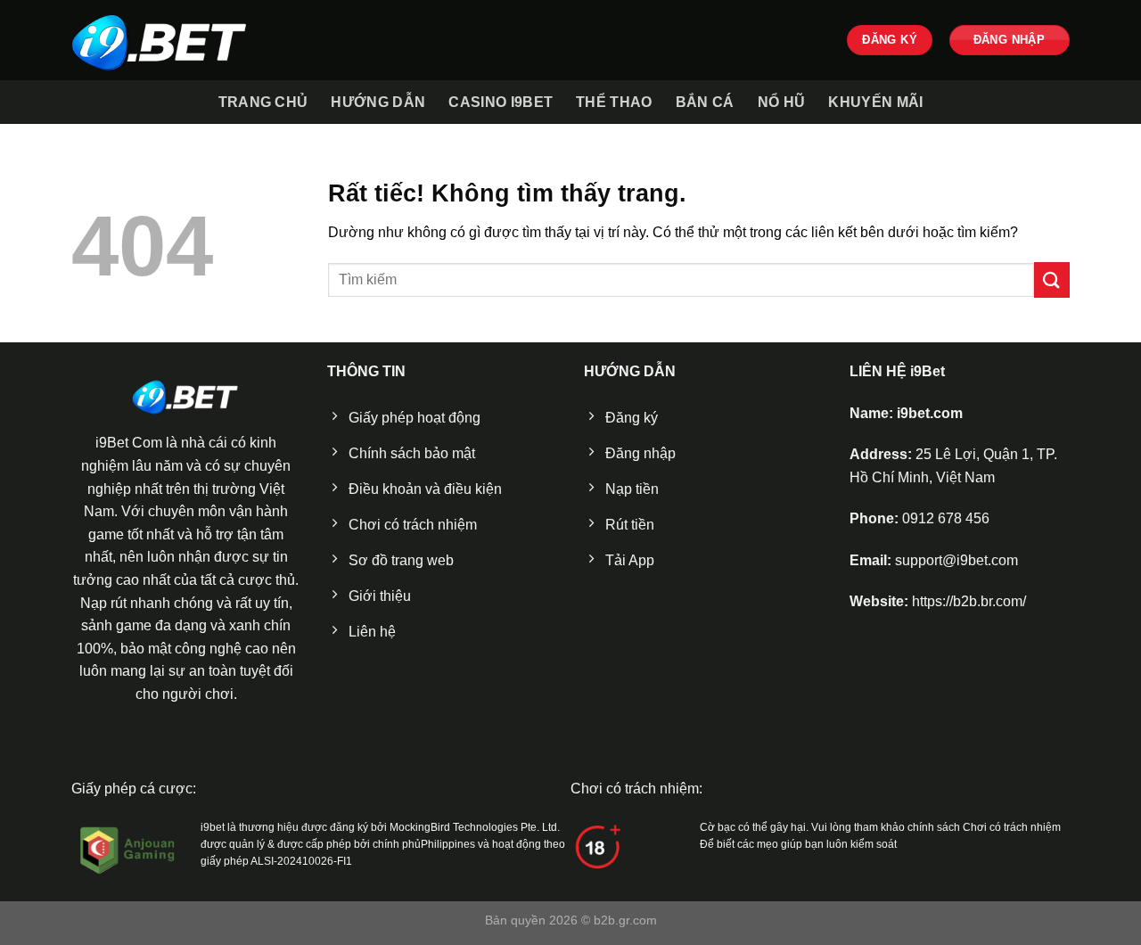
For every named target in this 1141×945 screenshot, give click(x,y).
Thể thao (614, 102)
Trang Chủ (263, 102)
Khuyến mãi (875, 102)
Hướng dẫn (378, 102)
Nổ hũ (782, 102)
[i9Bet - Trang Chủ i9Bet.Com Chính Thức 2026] (160, 41)
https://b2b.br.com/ (969, 601)
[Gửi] (1052, 279)
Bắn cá (705, 102)
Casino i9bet (500, 102)
